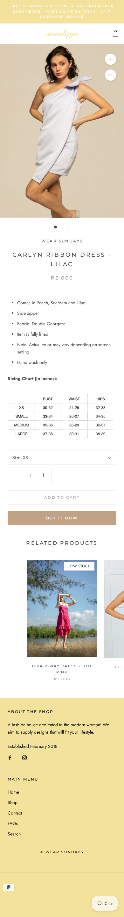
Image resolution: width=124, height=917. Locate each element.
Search (14, 834)
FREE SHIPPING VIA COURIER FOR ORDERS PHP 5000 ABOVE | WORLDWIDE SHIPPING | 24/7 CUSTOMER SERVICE (62, 11)
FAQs (13, 823)
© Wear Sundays (62, 852)
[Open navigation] (9, 33)
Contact (15, 813)
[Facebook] (10, 757)
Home (13, 792)
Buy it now (62, 518)
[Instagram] (24, 757)
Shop (12, 802)
